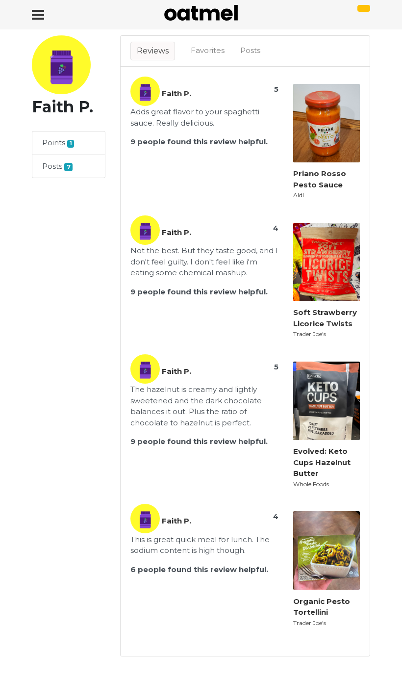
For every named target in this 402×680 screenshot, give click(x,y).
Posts (250, 50)
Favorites (208, 50)
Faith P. (176, 93)
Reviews (153, 50)
